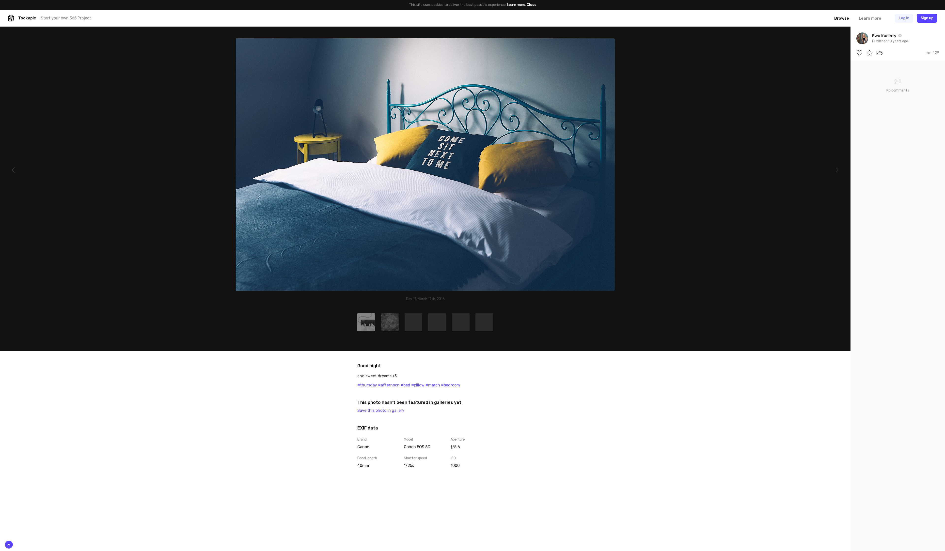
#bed (405, 385)
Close (531, 5)
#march (432, 385)
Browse (841, 18)
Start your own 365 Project (66, 18)
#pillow (418, 385)
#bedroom (450, 385)
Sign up (927, 18)
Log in (904, 18)
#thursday (367, 385)
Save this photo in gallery (380, 410)
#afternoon (389, 385)
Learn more (516, 5)
